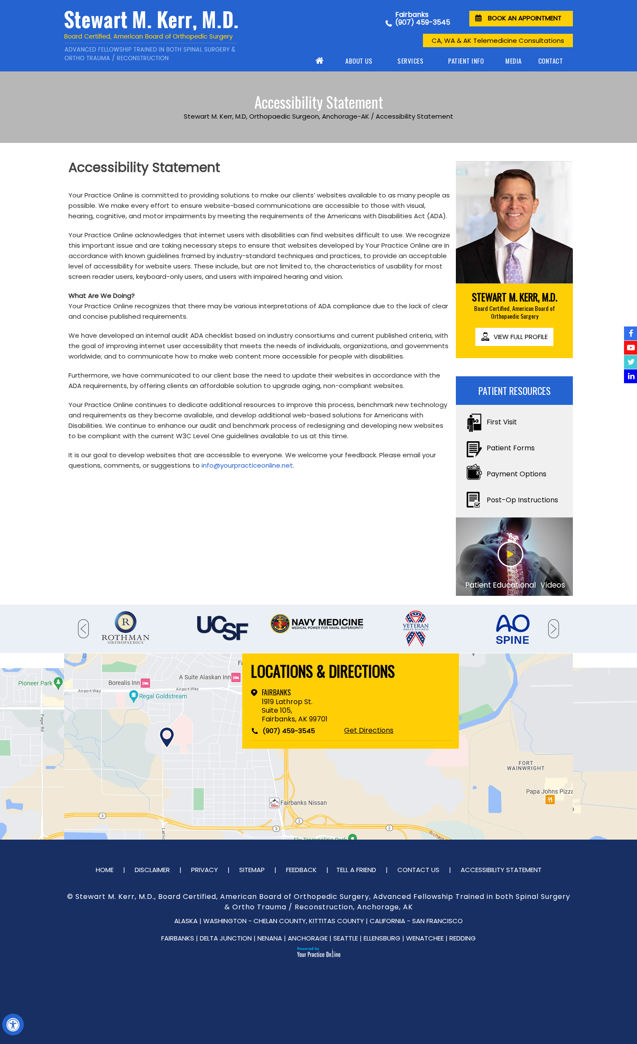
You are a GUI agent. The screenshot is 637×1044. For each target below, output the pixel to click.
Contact (550, 60)
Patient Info (466, 60)
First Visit (502, 422)
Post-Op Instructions (522, 500)
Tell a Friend (356, 869)
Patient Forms (511, 448)
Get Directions (368, 730)
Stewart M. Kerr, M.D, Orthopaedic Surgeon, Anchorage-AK (276, 116)
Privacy (204, 869)
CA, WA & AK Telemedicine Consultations (498, 40)
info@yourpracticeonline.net (247, 465)
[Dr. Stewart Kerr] (165, 36)
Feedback (301, 869)
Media (513, 60)
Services (410, 60)
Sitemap (252, 869)
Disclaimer (152, 869)
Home (320, 60)
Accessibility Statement (501, 869)
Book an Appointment (525, 18)
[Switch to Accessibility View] (13, 1024)
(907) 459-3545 (422, 22)
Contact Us (418, 869)
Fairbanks (276, 692)
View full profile (521, 336)
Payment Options (516, 474)
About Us (358, 60)
